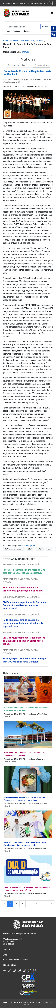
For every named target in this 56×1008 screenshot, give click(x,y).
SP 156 (46, 3)
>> (45, 903)
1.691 (36, 903)
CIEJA (30, 549)
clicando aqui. (28, 545)
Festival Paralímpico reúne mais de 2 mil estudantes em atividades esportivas (24, 571)
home (49, 549)
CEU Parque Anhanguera (13, 549)
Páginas (16, 31)
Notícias (27, 31)
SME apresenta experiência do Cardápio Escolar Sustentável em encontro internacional (24, 605)
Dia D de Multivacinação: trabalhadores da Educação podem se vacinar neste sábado (24, 640)
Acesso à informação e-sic (11, 3)
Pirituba (25, 52)
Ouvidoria (23, 3)
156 (5, 955)
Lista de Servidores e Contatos (16, 959)
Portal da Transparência (35, 3)
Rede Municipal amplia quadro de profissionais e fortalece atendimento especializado (23, 623)
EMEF (40, 549)
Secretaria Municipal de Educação (18, 40)
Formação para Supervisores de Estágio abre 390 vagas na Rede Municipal (24, 660)
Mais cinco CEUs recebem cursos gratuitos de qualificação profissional (23, 589)
